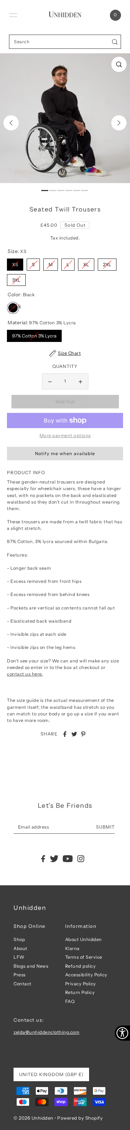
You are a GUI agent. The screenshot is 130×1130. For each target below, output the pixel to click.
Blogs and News (31, 966)
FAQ (70, 1001)
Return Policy (80, 992)
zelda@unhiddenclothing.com (46, 1032)
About (20, 948)
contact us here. (25, 674)
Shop (19, 939)
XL (86, 263)
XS (15, 263)
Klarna (72, 948)
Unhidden (30, 907)
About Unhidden (83, 939)
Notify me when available (65, 453)
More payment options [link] (65, 435)
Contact (23, 983)
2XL (107, 263)
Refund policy (80, 966)
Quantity (65, 366)
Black (13, 306)
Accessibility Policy (86, 974)
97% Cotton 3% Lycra (34, 334)
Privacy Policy (80, 983)
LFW (19, 957)
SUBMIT (105, 827)
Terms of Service (83, 957)
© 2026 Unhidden (33, 1118)
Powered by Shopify (80, 1118)
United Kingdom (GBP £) (51, 1074)
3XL (16, 278)
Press (20, 974)
